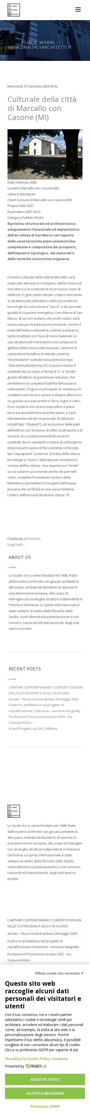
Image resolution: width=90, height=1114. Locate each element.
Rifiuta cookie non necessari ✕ (59, 973)
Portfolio (34, 538)
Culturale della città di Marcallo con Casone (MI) (42, 108)
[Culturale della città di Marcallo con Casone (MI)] (45, 154)
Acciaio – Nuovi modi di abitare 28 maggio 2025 (43, 699)
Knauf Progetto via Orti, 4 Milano (33, 728)
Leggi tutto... (16, 544)
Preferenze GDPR (45, 1106)
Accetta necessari (45, 1093)
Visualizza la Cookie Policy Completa (36, 1059)
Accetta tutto (45, 1080)
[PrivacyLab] (35, 1066)
